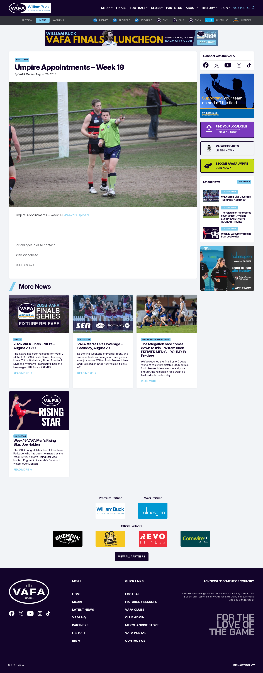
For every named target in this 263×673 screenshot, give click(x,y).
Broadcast (84, 340)
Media (106, 8)
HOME (76, 594)
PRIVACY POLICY (244, 665)
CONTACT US (135, 640)
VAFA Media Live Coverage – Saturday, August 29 (99, 346)
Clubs (156, 8)
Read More (21, 373)
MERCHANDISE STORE (142, 625)
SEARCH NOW (228, 132)
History (208, 8)
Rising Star (20, 436)
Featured (22, 59)
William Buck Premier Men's (155, 340)
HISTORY (79, 633)
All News (243, 182)
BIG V (76, 640)
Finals (121, 8)
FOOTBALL (133, 594)
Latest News (229, 192)
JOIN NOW (222, 167)
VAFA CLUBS (134, 609)
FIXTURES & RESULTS (141, 602)
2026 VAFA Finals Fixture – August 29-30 (34, 346)
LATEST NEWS (83, 609)
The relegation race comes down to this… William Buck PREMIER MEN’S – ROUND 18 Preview (163, 350)
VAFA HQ (79, 617)
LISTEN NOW (224, 150)
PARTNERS (80, 625)
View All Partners (131, 556)
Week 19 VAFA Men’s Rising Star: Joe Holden (34, 442)
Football (137, 8)
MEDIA (77, 602)
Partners (174, 8)
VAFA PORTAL (135, 633)
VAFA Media (26, 74)
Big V (224, 8)
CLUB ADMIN (135, 617)
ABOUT (191, 8)
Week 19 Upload (76, 215)
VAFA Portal (241, 7)
